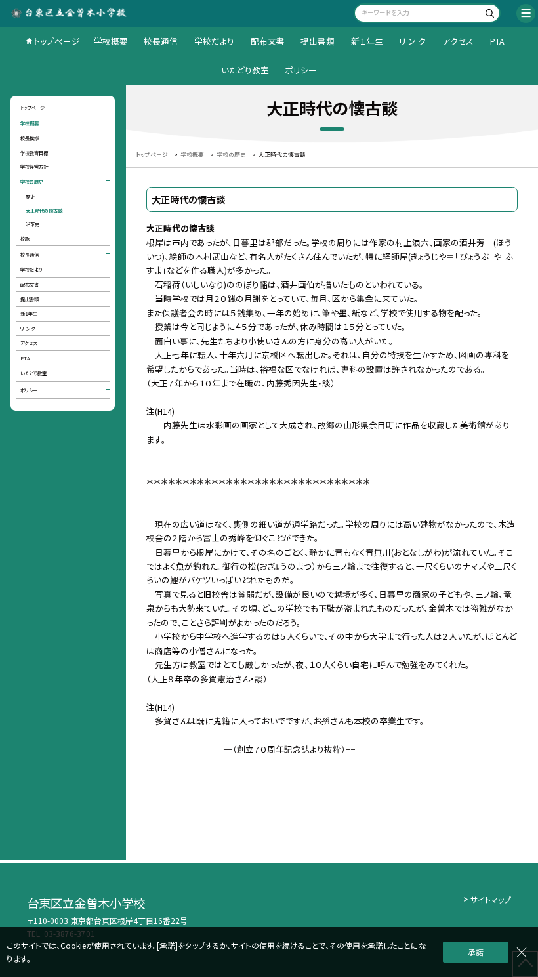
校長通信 (161, 41)
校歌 (25, 238)
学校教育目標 (34, 152)
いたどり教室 (245, 70)
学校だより (214, 41)
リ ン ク (412, 41)
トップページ (56, 41)
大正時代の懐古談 (44, 210)
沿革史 (32, 224)
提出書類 (317, 41)
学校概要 (111, 41)
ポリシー (301, 70)
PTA (497, 41)
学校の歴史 (31, 181)
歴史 (30, 196)
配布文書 (268, 41)
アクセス (458, 41)
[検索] (488, 14)
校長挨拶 (29, 138)
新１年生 (367, 41)
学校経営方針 (34, 166)
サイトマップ (490, 899)
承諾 (476, 951)
